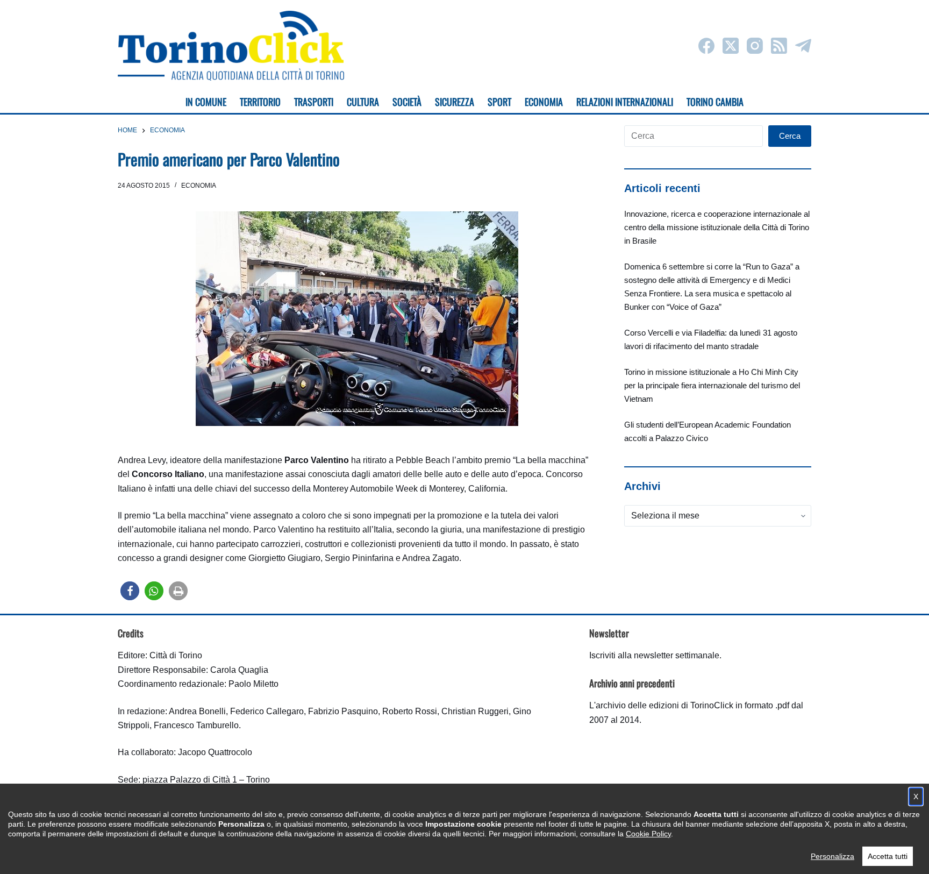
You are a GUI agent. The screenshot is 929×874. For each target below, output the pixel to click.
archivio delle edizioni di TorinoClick (664, 705)
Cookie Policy (648, 833)
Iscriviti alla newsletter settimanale (654, 655)
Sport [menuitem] (499, 102)
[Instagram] (755, 46)
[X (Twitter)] (731, 46)
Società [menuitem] (406, 102)
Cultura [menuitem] (363, 102)
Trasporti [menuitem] (313, 102)
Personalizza (832, 856)
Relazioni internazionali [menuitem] (624, 102)
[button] (129, 590)
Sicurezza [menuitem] (454, 102)
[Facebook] (706, 46)
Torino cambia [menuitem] (715, 102)
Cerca (790, 135)
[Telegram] (803, 46)
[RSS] (779, 46)
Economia (198, 185)
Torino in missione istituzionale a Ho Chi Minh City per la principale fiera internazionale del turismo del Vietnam (712, 385)
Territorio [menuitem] (260, 102)
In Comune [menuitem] (205, 102)
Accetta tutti (887, 856)
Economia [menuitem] (544, 102)
